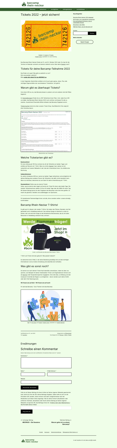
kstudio (46, 55)
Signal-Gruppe (84, 42)
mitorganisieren (67, 9)
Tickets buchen (25, 106)
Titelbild (40, 55)
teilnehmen (43, 9)
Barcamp (32, 9)
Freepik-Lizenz (38, 56)
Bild (28, 322)
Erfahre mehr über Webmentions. (60, 402)
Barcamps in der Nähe (79, 24)
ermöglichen (54, 9)
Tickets (69, 335)
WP (91, 440)
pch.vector (34, 322)
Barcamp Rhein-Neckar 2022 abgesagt (83, 17)
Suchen (75, 30)
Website (23, 378)
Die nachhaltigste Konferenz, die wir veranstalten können (82, 22)
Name (23, 371)
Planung (61, 335)
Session (63, 64)
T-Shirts (65, 335)
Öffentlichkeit (68, 333)
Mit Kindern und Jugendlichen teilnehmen (84, 19)
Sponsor (25, 275)
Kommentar (24, 355)
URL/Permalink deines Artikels (29, 404)
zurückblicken (81, 9)
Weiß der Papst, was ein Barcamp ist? (82, 26)
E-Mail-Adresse (51, 371)
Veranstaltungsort (27, 98)
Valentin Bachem (61, 322)
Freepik (51, 55)
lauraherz (25, 335)
